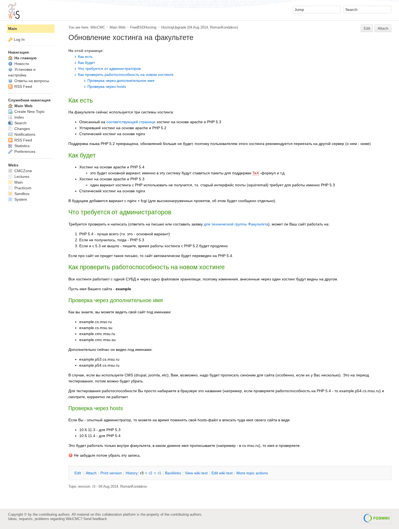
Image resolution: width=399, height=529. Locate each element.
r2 (150, 473)
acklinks (173, 473)
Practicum (22, 188)
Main (12, 28)
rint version (111, 473)
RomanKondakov (223, 27)
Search (20, 123)
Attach (383, 28)
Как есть (85, 56)
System (20, 199)
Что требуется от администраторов (109, 68)
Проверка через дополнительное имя (120, 80)
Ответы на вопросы (31, 81)
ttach (91, 473)
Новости (21, 63)
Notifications (24, 134)
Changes (21, 128)
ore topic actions (252, 473)
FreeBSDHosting (143, 27)
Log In (19, 39)
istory (132, 473)
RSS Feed (22, 86)
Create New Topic (29, 111)
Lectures (21, 176)
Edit (367, 28)
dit (78, 473)
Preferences (24, 151)
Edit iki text (222, 473)
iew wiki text (196, 473)
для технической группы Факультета (236, 224)
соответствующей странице (131, 122)
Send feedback (95, 519)
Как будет (86, 62)
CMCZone (22, 171)
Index (18, 117)
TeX (255, 173)
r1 (159, 473)
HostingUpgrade (173, 27)
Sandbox (21, 193)
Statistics (21, 146)
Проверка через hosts (106, 86)
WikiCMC (97, 27)
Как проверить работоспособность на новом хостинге (125, 74)
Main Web (117, 27)
